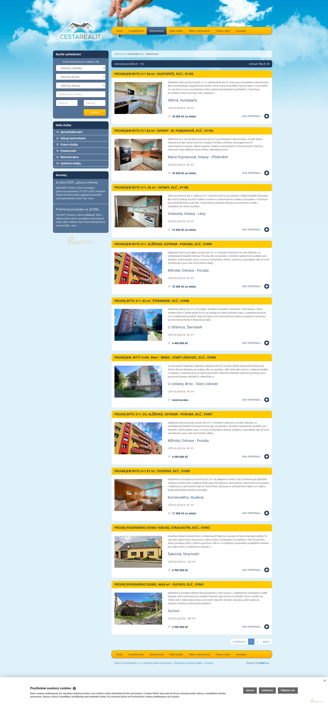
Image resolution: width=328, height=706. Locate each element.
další (265, 641)
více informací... (252, 116)
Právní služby (69, 144)
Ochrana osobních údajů (188, 663)
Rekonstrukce (69, 157)
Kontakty (241, 30)
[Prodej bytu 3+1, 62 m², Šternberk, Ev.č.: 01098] (138, 325)
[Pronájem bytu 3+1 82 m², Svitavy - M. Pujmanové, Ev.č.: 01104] (138, 155)
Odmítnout (267, 690)
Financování (68, 151)
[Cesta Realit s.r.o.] (80, 25)
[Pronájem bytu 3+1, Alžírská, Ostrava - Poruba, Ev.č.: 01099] (138, 268)
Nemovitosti (157, 30)
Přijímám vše (288, 690)
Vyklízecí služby (70, 163)
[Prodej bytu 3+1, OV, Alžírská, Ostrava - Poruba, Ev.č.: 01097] (138, 438)
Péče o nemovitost (199, 30)
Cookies (208, 663)
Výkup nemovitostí (72, 138)
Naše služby (176, 30)
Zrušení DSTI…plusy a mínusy (77, 182)
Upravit (250, 690)
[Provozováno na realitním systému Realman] (80, 240)
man (264, 663)
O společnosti (136, 30)
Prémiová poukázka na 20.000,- (78, 209)
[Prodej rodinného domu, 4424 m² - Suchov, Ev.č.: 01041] (138, 609)
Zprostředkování (71, 132)
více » (91, 198)
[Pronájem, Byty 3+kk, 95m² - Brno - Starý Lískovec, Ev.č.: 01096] (138, 382)
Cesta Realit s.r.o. (136, 53)
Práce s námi (223, 30)
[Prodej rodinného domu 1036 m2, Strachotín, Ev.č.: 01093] (138, 552)
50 (268, 64)
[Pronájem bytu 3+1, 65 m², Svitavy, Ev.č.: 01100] (138, 211)
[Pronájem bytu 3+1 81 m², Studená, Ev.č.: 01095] (138, 495)
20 (264, 64)
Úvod (119, 30)
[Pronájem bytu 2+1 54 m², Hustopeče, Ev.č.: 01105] (138, 98)
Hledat (95, 112)
